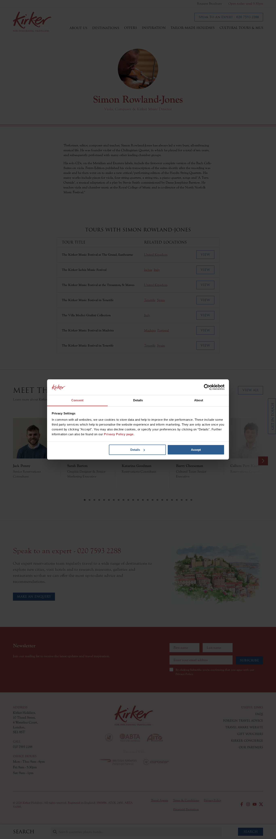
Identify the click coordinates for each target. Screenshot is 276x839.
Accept (196, 449)
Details (135, 449)
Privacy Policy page (119, 434)
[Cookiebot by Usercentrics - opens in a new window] (206, 387)
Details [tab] (138, 400)
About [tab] (198, 400)
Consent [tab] (77, 400)
